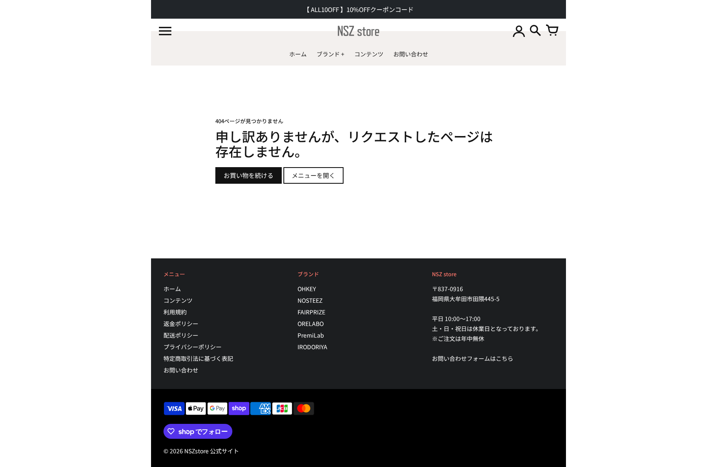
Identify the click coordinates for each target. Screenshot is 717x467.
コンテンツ (178, 300)
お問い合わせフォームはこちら (472, 358)
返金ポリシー (180, 323)
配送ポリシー (180, 335)
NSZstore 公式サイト (211, 451)
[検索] (535, 31)
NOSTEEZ (310, 300)
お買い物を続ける (248, 175)
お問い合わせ (180, 370)
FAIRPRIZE (311, 312)
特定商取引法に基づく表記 (198, 358)
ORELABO (311, 323)
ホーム (172, 289)
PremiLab (311, 335)
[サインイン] (518, 31)
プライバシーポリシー (192, 347)
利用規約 (175, 312)
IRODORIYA (312, 347)
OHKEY (307, 289)
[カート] (552, 31)
